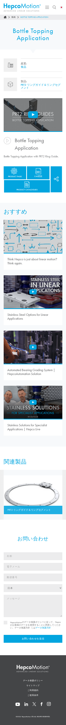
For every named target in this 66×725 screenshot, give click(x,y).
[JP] (61, 7)
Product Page (15, 176)
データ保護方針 (43, 627)
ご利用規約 (32, 690)
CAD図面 (38, 176)
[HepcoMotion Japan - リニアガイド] (22, 7)
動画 (14, 17)
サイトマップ (32, 685)
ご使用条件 (32, 695)
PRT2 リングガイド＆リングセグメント (40, 86)
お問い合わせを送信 (33, 638)
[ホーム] (5, 17)
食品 (23, 67)
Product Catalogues (27, 189)
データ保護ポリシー (33, 680)
